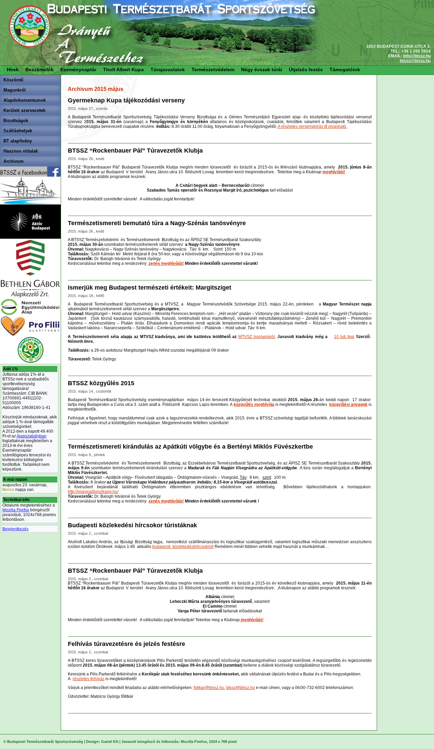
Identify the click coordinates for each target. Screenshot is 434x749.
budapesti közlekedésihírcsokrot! (183, 546)
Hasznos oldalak (20, 151)
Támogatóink (345, 69)
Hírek (13, 69)
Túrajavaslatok (168, 69)
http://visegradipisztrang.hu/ (93, 491)
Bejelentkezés (15, 529)
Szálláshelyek (17, 130)
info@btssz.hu (417, 56)
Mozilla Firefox (15, 510)
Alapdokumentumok (24, 100)
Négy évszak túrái (261, 69)
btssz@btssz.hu (415, 60)
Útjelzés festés (306, 69)
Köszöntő (13, 79)
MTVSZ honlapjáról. (257, 336)
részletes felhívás (88, 678)
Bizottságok (15, 120)
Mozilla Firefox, (194, 742)
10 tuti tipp (344, 336)
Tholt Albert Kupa (123, 69)
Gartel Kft (109, 742)
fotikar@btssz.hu (209, 687)
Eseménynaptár (78, 69)
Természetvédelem (213, 69)
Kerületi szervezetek (24, 110)
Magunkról (14, 90)
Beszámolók (39, 69)
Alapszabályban (31, 436)
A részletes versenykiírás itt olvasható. (312, 126)
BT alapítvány (17, 140)
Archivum (13, 161)
